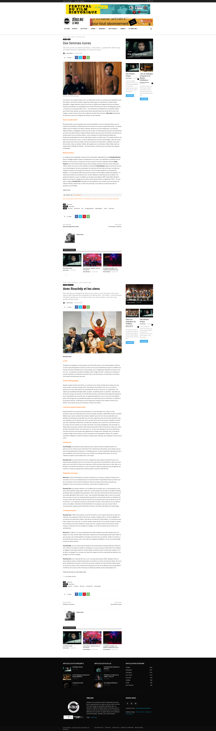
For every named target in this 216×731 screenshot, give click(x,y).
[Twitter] (152, 1)
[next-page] (67, 275)
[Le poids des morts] (67, 685)
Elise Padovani (86, 271)
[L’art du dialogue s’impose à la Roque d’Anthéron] (146, 67)
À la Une (65, 265)
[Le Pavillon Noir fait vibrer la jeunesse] (98, 669)
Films (73, 37)
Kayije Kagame (98, 208)
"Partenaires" (93, 717)
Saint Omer (111, 208)
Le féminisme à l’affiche (115, 226)
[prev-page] (64, 275)
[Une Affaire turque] (72, 260)
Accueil (64, 37)
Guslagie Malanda (89, 208)
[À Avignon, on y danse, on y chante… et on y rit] (98, 677)
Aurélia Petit (77, 208)
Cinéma (69, 37)
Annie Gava (70, 53)
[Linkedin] (135, 703)
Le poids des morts (77, 683)
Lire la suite (130, 95)
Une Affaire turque (67, 268)
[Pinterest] (84, 57)
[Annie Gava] (64, 53)
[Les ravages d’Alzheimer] (98, 685)
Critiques (85, 265)
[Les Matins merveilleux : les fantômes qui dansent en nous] (112, 260)
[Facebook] (147, 1)
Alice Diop (70, 208)
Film (82, 208)
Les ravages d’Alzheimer (111, 683)
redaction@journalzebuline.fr (143, 708)
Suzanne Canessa (144, 82)
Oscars (105, 208)
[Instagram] (150, 1)
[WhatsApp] (88, 57)
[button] (151, 29)
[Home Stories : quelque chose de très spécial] (92, 260)
